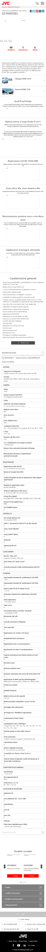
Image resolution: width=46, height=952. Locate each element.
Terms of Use (13, 941)
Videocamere (11, 7)
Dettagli (16, 876)
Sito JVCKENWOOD (9, 924)
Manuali (35, 50)
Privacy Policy (23, 941)
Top (23, 914)
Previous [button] (4, 866)
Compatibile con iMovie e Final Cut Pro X (17, 753)
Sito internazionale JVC (10, 929)
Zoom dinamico (9, 415)
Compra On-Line (23, 50)
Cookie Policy (33, 941)
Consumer (4, 7)
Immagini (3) (11, 50)
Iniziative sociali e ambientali (35, 924)
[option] (15, 867)
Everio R (17, 7)
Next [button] (41, 866)
